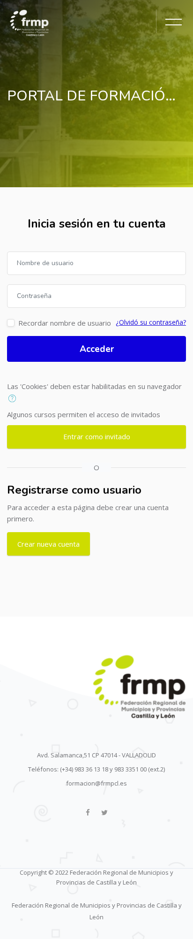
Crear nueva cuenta (48, 544)
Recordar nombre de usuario (64, 323)
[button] (14, 399)
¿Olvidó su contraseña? (151, 322)
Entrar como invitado (96, 436)
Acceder (97, 349)
